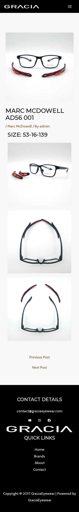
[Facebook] (49, 420)
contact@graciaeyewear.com (39, 411)
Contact (39, 469)
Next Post (39, 367)
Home (39, 449)
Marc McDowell (19, 126)
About (40, 462)
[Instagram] (39, 420)
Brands (39, 456)
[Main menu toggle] (70, 6)
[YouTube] (29, 420)
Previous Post (39, 357)
